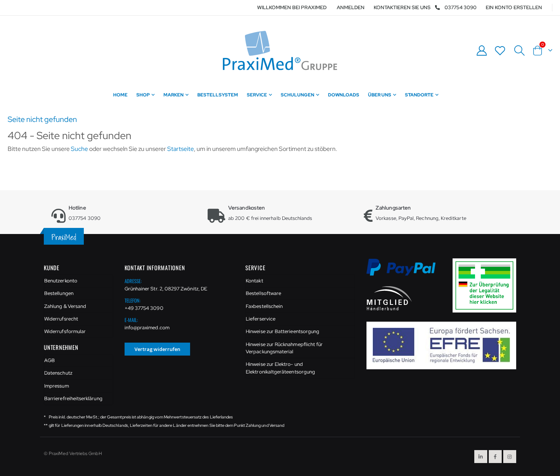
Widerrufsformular (65, 331)
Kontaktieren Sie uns (402, 7)
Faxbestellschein (264, 306)
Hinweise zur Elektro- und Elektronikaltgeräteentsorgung (280, 368)
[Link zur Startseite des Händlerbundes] (389, 298)
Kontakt (254, 280)
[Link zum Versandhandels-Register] (487, 285)
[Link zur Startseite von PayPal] (405, 271)
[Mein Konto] (481, 50)
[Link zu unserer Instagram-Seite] (509, 456)
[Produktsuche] (519, 50)
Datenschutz (58, 373)
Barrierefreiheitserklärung (73, 398)
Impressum (56, 386)
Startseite (180, 149)
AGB (49, 360)
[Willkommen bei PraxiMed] (280, 50)
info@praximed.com (147, 327)
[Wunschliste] (500, 50)
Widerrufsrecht (61, 319)
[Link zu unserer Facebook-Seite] (495, 456)
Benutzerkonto (60, 280)
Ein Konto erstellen (514, 7)
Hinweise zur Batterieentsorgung (282, 331)
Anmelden (351, 7)
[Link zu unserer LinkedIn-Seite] (480, 456)
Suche (79, 149)
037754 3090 (461, 7)
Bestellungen (59, 293)
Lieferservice (260, 319)
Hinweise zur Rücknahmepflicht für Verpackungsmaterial (284, 348)
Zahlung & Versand (65, 306)
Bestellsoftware (263, 293)
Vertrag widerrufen (157, 349)
